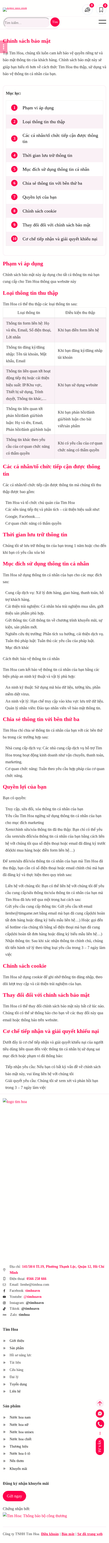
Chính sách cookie (40, 211)
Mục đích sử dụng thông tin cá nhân (56, 169)
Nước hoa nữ (19, 1425)
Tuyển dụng (18, 1384)
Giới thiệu (17, 1341)
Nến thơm (17, 1461)
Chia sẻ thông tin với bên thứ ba (52, 183)
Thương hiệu (19, 1446)
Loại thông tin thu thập (44, 121)
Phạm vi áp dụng (38, 107)
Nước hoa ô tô (20, 1453)
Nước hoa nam (20, 1417)
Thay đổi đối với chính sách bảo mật (56, 224)
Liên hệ (15, 1391)
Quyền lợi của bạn (40, 197)
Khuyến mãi (21, 1469)
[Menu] (102, 22)
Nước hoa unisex (22, 1432)
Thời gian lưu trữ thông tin (47, 155)
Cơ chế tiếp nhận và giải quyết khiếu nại (60, 238)
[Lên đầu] (100, 1403)
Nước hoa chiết (20, 1439)
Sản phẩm (17, 1348)
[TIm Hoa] (25, 1102)
